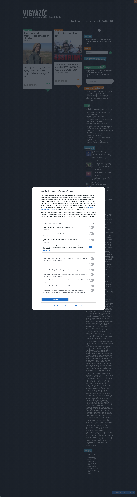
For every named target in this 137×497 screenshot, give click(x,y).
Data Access (68, 306)
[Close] (101, 191)
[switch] (91, 227)
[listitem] (68, 223)
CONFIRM (55, 299)
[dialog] (68, 248)
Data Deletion (58, 306)
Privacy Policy (79, 306)
